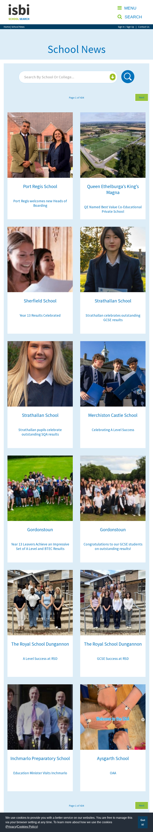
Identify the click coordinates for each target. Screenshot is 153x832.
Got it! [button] (142, 822)
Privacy (11, 826)
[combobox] (68, 77)
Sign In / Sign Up (126, 26)
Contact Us (143, 26)
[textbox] (68, 77)
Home (7, 26)
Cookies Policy (27, 826)
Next (141, 97)
